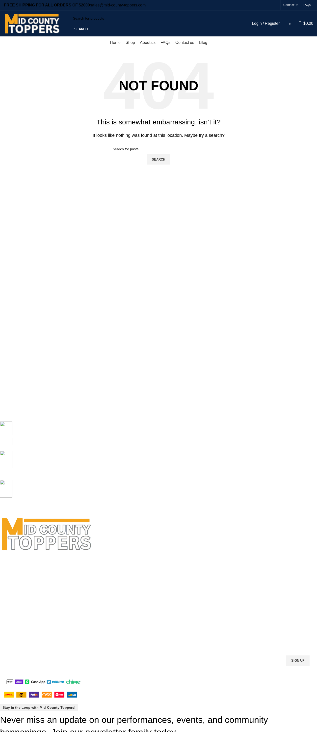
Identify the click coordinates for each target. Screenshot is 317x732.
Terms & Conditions (15, 615)
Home (4, 564)
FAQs (4, 581)
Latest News (9, 632)
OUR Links (9, 556)
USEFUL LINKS (12, 598)
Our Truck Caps (12, 573)
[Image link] (43, 681)
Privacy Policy (11, 607)
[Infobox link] (155, 436)
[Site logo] (34, 23)
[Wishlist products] (284, 23)
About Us (7, 590)
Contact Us (8, 624)
